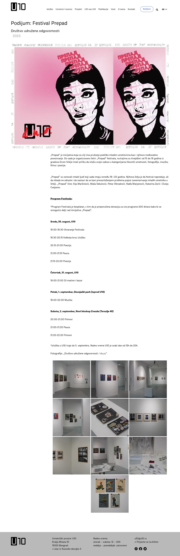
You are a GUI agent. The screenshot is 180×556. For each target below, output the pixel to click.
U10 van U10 (90, 9)
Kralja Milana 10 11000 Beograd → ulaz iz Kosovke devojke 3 (66, 546)
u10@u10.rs (141, 538)
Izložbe (50, 9)
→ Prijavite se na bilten (146, 542)
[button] (157, 10)
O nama (121, 9)
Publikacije (103, 9)
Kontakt (131, 9)
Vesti (113, 9)
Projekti (78, 9)
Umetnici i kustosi (64, 9)
